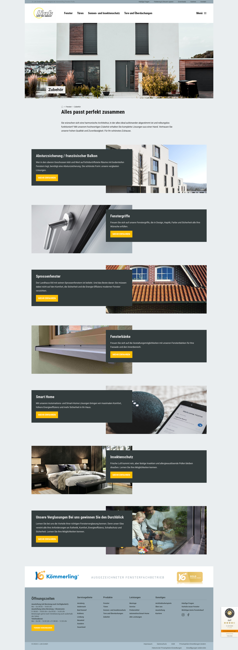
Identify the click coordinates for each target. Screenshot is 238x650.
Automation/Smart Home (139, 613)
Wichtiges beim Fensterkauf (193, 610)
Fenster (69, 107)
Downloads (182, 2)
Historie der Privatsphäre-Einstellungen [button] (167, 648)
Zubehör (77, 107)
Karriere (193, 2)
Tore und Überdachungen (113, 613)
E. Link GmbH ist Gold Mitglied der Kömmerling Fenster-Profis (53, 2)
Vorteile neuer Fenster (190, 607)
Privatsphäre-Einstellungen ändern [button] (192, 644)
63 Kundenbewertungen (229, 631)
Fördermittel (134, 610)
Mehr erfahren (47, 177)
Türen (105, 607)
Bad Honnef (82, 610)
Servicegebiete (84, 597)
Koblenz (80, 613)
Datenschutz (162, 644)
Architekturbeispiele (163, 603)
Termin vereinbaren (43, 628)
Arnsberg (80, 603)
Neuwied (80, 620)
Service (132, 607)
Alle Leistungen (135, 617)
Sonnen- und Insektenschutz (114, 610)
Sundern (80, 624)
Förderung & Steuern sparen (163, 2)
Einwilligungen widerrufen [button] (196, 648)
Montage (132, 603)
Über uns (158, 607)
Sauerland (81, 627)
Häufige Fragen (144, 2)
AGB (173, 644)
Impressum (148, 644)
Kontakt (203, 2)
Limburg (80, 617)
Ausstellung (160, 610)
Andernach (81, 607)
